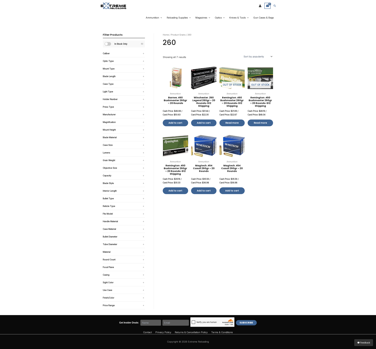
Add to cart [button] (175, 123)
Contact (147, 332)
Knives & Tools (237, 17)
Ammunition (152, 17)
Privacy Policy (163, 332)
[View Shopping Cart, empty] (267, 6)
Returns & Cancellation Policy (191, 332)
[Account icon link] (260, 6)
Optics (218, 17)
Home (166, 34)
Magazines (201, 17)
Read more (232, 123)
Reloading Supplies (177, 17)
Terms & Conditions (222, 332)
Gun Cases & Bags (263, 17)
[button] (274, 6)
